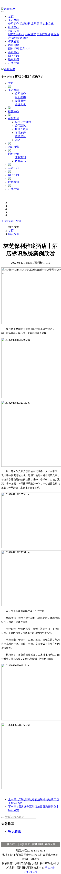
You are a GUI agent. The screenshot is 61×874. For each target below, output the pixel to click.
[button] (7, 221)
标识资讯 (13, 41)
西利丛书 (25, 48)
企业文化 (48, 23)
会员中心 (13, 52)
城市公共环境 (16, 34)
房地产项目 (43, 34)
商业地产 (20, 132)
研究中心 (13, 27)
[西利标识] (30, 9)
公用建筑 (30, 34)
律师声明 (37, 844)
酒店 (25, 37)
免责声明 (24, 844)
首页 (11, 16)
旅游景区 (17, 37)
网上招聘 (13, 55)
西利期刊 (13, 48)
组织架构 (25, 23)
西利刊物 (13, 45)
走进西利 (13, 20)
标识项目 (13, 30)
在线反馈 (13, 63)
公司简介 (13, 23)
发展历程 (36, 23)
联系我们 (13, 59)
